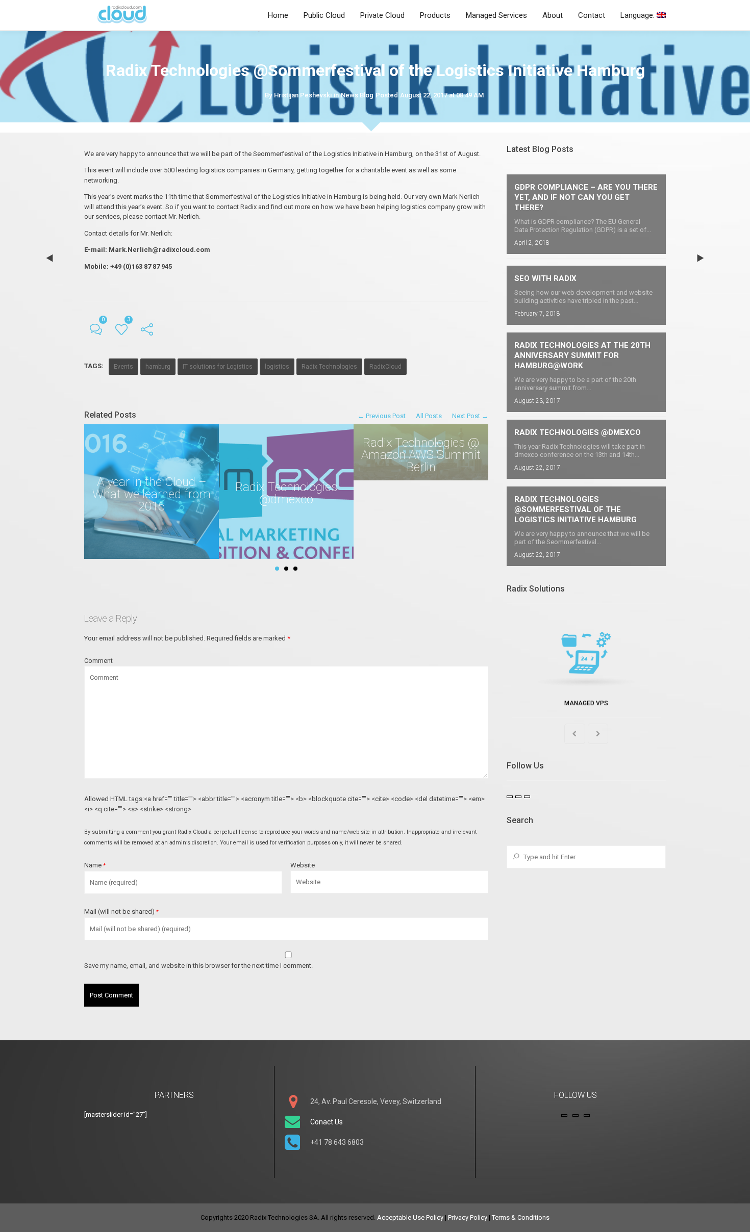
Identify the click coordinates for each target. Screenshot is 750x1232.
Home (278, 15)
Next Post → (470, 416)
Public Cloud (324, 15)
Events (123, 366)
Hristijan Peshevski (303, 95)
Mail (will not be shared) (121, 911)
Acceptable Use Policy (410, 1217)
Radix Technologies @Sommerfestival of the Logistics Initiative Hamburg (575, 509)
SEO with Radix (545, 278)
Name (95, 865)
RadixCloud (385, 366)
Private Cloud (382, 15)
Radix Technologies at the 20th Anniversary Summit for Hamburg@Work (582, 355)
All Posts (429, 416)
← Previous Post (382, 416)
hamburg (157, 366)
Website (302, 865)
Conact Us (326, 1122)
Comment (98, 660)
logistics (277, 366)
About (552, 15)
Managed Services (496, 15)
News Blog (357, 95)
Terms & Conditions (520, 1217)
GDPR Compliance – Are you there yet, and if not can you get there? (586, 197)
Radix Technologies (329, 366)
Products (435, 15)
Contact (591, 15)
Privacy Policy (467, 1217)
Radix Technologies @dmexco (577, 432)
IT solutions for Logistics (218, 366)
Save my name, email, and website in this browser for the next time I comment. (198, 965)
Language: (638, 15)
